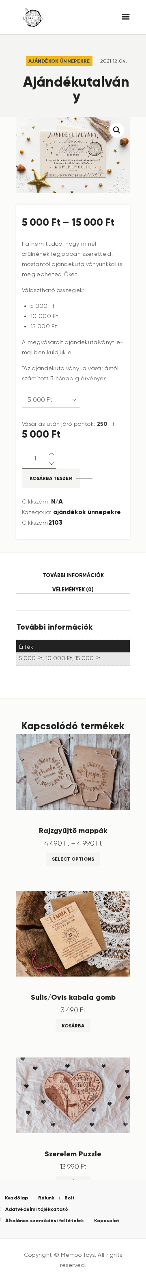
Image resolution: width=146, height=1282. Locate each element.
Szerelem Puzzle (73, 1154)
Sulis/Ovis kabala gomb (73, 997)
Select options (73, 859)
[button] (117, 130)
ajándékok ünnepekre (59, 61)
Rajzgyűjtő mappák (73, 830)
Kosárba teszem (51, 478)
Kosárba (73, 1026)
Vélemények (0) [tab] (73, 589)
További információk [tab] (73, 575)
